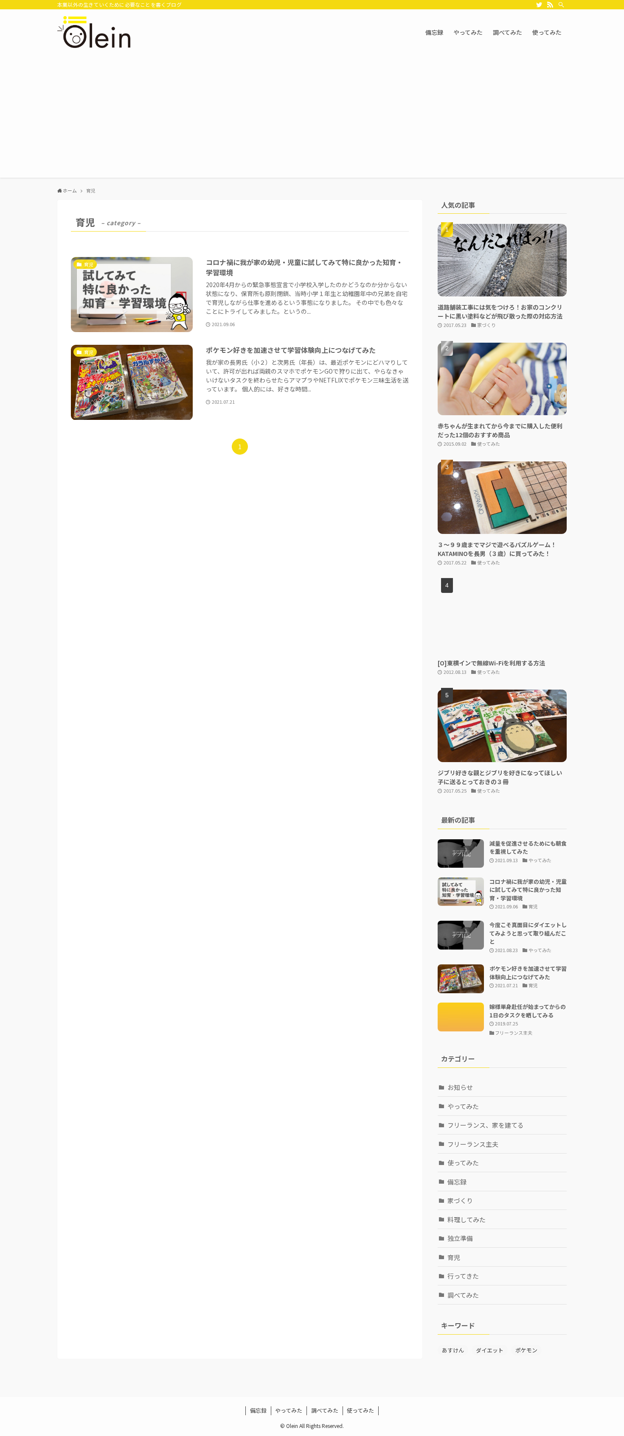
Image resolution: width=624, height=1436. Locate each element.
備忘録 (457, 1181)
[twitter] (539, 4)
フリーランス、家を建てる (485, 1124)
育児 (453, 1257)
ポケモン (526, 1350)
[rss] (550, 4)
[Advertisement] (312, 118)
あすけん (453, 1350)
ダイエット (489, 1350)
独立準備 (460, 1238)
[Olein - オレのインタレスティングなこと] (93, 32)
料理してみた (466, 1219)
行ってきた (463, 1275)
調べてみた (463, 1295)
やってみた (463, 1106)
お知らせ (460, 1087)
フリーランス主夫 (472, 1144)
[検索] (561, 4)
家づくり (460, 1200)
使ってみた (463, 1162)
